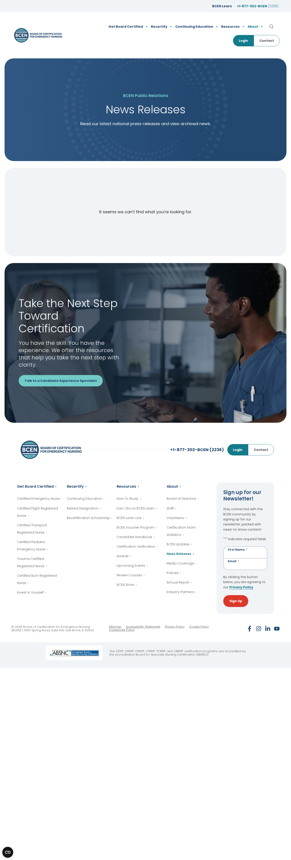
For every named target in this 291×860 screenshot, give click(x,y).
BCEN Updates (178, 544)
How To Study (127, 498)
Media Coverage (180, 563)
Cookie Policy (199, 626)
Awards (123, 556)
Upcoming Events (131, 565)
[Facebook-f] (249, 628)
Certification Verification (136, 546)
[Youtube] (277, 628)
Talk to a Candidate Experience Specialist (61, 380)
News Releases (179, 554)
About (172, 486)
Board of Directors (181, 498)
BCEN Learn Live (129, 518)
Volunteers (175, 518)
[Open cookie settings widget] (7, 852)
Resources (126, 486)
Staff (170, 508)
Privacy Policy (241, 587)
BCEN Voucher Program (136, 527)
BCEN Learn (222, 6)
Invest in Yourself (30, 592)
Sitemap (115, 626)
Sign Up (235, 601)
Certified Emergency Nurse (38, 498)
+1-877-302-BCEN (257, 6)
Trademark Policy (122, 629)
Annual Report (178, 582)
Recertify (75, 486)
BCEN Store (125, 584)
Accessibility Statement (143, 626)
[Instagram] (258, 628)
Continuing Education (84, 498)
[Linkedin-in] (268, 628)
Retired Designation (82, 508)
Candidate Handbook (134, 537)
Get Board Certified (35, 486)
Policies (173, 573)
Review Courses (129, 575)
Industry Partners (180, 592)
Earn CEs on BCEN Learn (136, 508)
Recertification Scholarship (88, 518)
